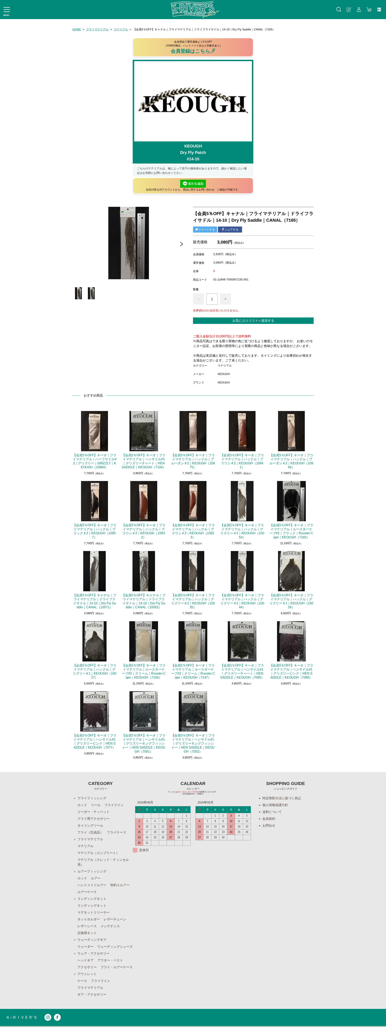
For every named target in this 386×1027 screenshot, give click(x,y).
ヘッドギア (85, 960)
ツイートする (206, 229)
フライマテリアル (97, 29)
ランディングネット (91, 898)
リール (96, 805)
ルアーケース (87, 892)
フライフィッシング (91, 798)
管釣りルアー (119, 885)
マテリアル (121, 29)
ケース (82, 981)
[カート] (369, 9)
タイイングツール (90, 825)
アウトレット (87, 974)
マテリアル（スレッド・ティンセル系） (103, 862)
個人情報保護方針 (275, 805)
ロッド (82, 805)
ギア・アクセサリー (91, 994)
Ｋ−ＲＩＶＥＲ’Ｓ (21, 1017)
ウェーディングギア (91, 940)
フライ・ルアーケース (117, 967)
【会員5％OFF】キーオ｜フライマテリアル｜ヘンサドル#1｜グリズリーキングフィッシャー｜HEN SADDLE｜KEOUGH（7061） (143, 743)
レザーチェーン (115, 919)
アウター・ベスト (110, 960)
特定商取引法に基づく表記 (281, 798)
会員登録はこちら (190, 51)
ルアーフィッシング (91, 871)
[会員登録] (349, 9)
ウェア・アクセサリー (93, 953)
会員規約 (268, 818)
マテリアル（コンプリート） (98, 853)
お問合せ (268, 825)
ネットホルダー (88, 919)
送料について (272, 812)
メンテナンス (110, 926)
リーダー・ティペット (93, 812)
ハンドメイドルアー (91, 885)
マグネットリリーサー (93, 912)
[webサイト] (379, 9)
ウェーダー (85, 946)
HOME (76, 29)
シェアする (231, 229)
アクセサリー (87, 967)
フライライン (114, 805)
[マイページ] (359, 9)
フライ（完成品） (90, 832)
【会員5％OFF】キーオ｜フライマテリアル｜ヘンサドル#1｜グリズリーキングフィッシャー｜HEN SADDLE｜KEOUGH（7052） (193, 743)
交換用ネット (87, 933)
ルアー (96, 878)
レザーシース (87, 926)
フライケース (116, 832)
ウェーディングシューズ (115, 946)
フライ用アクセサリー (93, 818)
